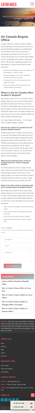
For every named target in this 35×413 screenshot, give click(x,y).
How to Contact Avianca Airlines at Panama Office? (14, 310)
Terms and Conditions (7, 368)
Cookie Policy (4, 372)
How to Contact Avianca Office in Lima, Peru (16, 289)
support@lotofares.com (13, 381)
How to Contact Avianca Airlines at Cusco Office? (17, 296)
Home (2, 343)
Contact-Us (4, 356)
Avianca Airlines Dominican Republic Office (15, 282)
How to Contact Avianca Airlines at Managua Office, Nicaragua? (14, 303)
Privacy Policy (5, 365)
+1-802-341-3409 (20, 384)
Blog (2, 349)
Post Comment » (13, 266)
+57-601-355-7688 (11, 384)
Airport (3, 353)
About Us (3, 346)
